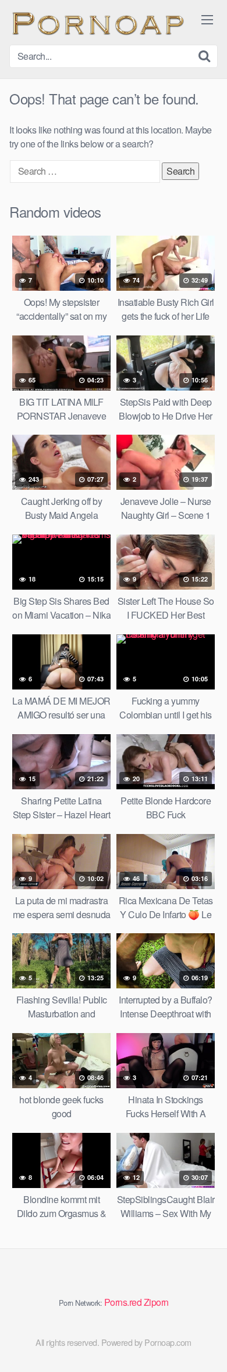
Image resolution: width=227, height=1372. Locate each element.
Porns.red (123, 1302)
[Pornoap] (96, 22)
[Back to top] (206, 1346)
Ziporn (156, 1302)
